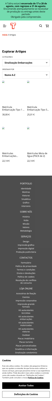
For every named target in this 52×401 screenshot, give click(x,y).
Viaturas (26, 195)
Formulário (26, 262)
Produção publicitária (26, 252)
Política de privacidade (26, 266)
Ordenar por (8, 69)
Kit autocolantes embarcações (26, 317)
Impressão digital (26, 248)
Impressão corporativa (26, 300)
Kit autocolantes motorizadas (26, 324)
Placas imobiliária (26, 338)
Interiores (26, 206)
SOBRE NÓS (26, 211)
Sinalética (26, 199)
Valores (26, 227)
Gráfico (26, 202)
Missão (26, 223)
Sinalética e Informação (26, 349)
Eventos (26, 297)
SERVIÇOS (26, 236)
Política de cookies (26, 276)
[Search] (40, 26)
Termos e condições (26, 269)
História (26, 216)
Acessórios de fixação (26, 293)
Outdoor (26, 335)
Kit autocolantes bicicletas (26, 311)
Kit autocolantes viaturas (26, 330)
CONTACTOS (26, 257)
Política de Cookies (35, 377)
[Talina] (13, 26)
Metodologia (26, 230)
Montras (26, 192)
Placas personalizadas (26, 345)
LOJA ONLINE (26, 288)
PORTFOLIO (26, 183)
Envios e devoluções (26, 273)
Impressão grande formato (26, 305)
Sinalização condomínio (26, 352)
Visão (26, 220)
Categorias (7, 57)
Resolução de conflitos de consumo (26, 281)
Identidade (26, 188)
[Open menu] (4, 26)
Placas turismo (26, 342)
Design (26, 241)
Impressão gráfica (26, 245)
